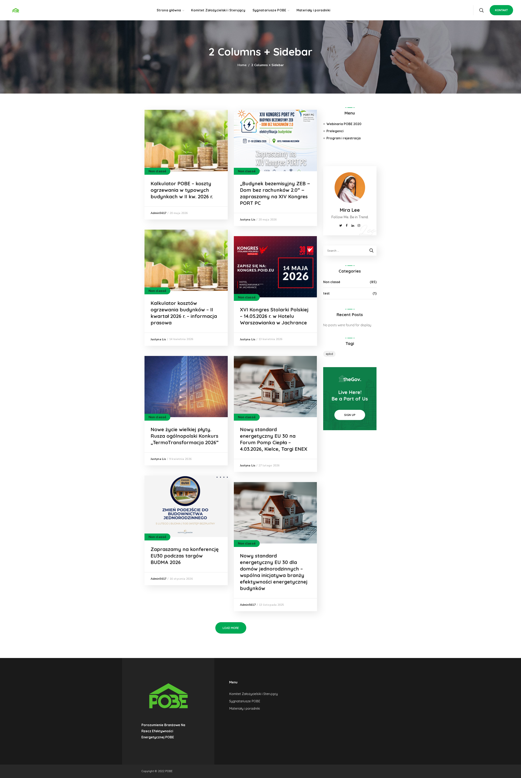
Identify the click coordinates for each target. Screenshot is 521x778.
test (326, 293)
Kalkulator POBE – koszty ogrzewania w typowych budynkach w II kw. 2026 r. (182, 190)
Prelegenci (335, 131)
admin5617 (158, 213)
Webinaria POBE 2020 (343, 124)
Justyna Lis (247, 220)
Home (242, 65)
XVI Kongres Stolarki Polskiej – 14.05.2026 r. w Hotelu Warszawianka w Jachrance (274, 316)
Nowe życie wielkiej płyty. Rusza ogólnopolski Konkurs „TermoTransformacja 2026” (185, 435)
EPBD (329, 354)
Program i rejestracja (343, 138)
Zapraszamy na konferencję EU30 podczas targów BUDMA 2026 (185, 555)
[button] (481, 10)
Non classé (157, 171)
